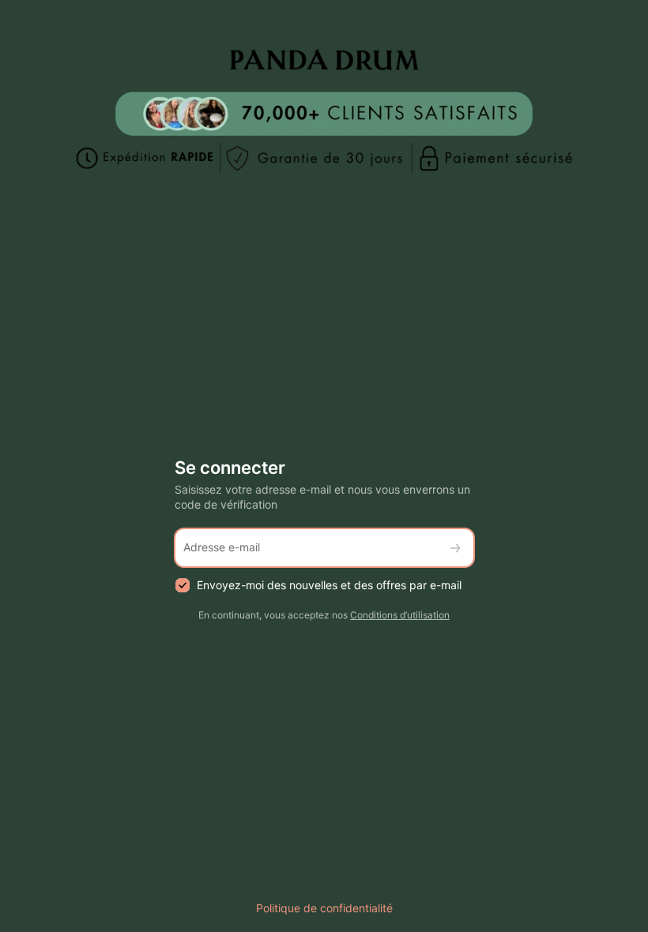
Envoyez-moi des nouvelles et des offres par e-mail (329, 585)
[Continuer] (455, 548)
